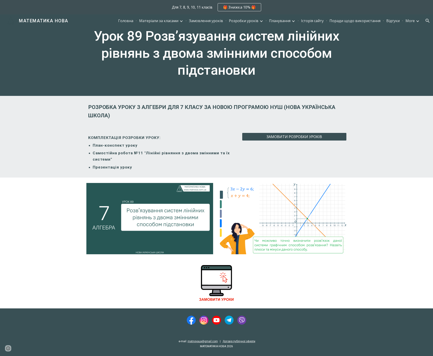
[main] (216, 55)
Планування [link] (279, 20)
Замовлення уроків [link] (206, 20)
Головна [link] (125, 20)
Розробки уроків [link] (243, 20)
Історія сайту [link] (312, 20)
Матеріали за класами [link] (158, 20)
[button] (427, 20)
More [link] (410, 20)
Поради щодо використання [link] (354, 20)
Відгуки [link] (393, 20)
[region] (216, 7)
